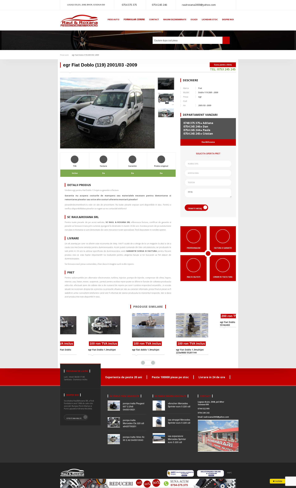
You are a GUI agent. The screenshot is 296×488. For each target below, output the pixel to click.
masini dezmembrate (174, 19)
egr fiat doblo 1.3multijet (123, 349)
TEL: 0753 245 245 (223, 69)
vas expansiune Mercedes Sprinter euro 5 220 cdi (177, 439)
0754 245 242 (204, 412)
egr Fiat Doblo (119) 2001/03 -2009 (85, 55)
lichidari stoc (210, 19)
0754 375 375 (129, 4)
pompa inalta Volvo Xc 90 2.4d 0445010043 (133, 438)
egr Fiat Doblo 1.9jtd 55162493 (209, 351)
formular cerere (134, 19)
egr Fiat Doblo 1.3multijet (80, 349)
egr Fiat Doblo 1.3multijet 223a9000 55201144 (168, 351)
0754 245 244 (191, 130)
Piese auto (64, 55)
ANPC (229, 472)
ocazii (194, 19)
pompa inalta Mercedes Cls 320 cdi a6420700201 (133, 423)
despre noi (228, 19)
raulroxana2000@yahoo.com (199, 4)
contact (154, 19)
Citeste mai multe (73, 418)
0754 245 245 (191, 133)
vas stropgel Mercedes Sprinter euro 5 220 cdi (179, 421)
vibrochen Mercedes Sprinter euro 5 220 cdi (179, 405)
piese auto (113, 19)
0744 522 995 (204, 408)
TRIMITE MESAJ (195, 208)
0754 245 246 (159, 4)
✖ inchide (277, 481)
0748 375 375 (191, 123)
